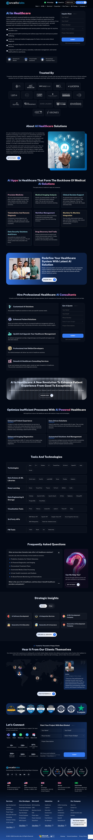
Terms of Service (55, 434)
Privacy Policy (47, 434)
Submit (77, 432)
